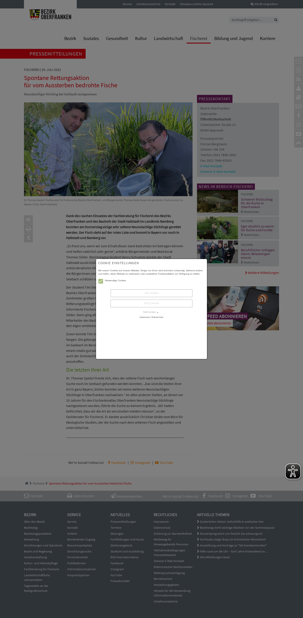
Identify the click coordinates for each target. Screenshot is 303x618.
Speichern (151, 303)
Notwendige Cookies (115, 280)
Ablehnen (152, 293)
